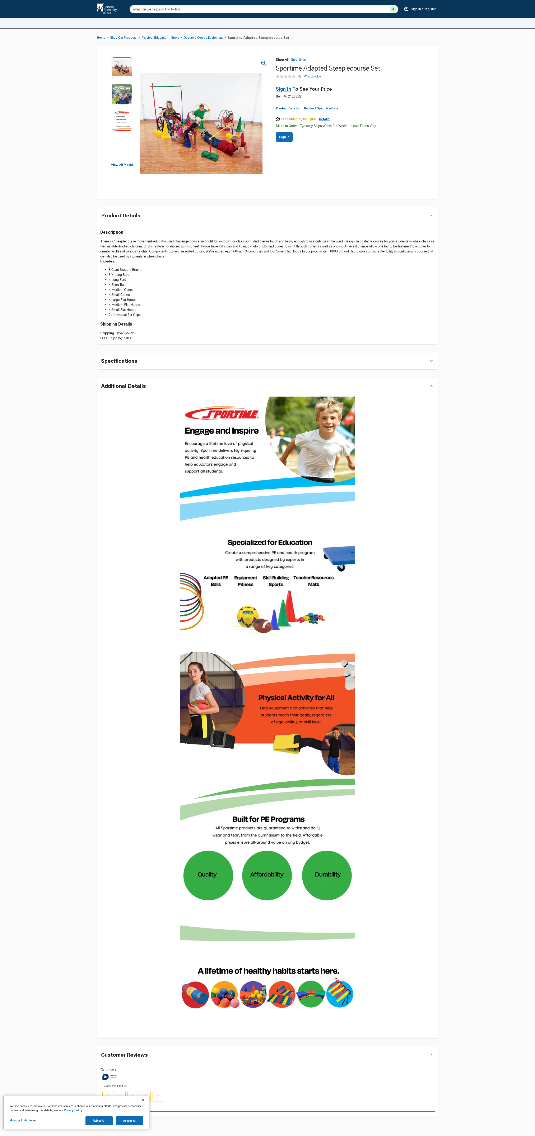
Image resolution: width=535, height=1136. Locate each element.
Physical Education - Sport (160, 37)
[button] (420, 9)
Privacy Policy (73, 1110)
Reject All (99, 1120)
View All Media (122, 165)
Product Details (287, 108)
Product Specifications (321, 108)
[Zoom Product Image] (264, 63)
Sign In (283, 89)
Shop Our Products (123, 37)
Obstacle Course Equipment (203, 37)
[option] (122, 70)
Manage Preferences (23, 1120)
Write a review (312, 76)
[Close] (143, 1100)
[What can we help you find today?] (393, 9)
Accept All (129, 1120)
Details (324, 119)
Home (101, 37)
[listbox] (122, 110)
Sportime (298, 60)
